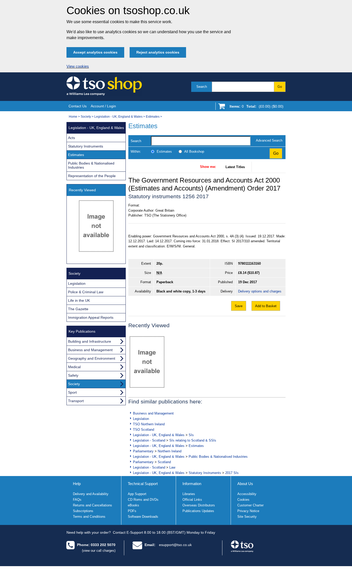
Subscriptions (83, 511)
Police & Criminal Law (85, 292)
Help (77, 483)
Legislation (141, 419)
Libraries (188, 494)
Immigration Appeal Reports (90, 317)
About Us (245, 483)
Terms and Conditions (89, 517)
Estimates (153, 116)
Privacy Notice (248, 511)
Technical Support (143, 483)
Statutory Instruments (205, 473)
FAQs (77, 500)
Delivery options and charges (259, 291)
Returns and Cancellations (92, 505)
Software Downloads (143, 517)
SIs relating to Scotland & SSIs (192, 440)
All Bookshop (194, 151)
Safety (73, 375)
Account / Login (103, 106)
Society (86, 116)
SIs (191, 435)
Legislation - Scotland (149, 440)
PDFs (132, 511)
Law (172, 467)
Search (201, 87)
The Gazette (78, 309)
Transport (76, 401)
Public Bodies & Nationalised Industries (218, 457)
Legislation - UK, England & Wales (118, 116)
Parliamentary (143, 451)
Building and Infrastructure (89, 341)
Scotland (164, 462)
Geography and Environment (91, 358)
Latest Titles (235, 167)
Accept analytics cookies (95, 52)
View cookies (77, 66)
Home (73, 116)
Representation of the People (92, 176)
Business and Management (153, 413)
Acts (71, 138)
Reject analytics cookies (157, 52)
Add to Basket (265, 306)
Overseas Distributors (198, 505)
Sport (72, 392)
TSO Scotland (143, 429)
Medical (74, 367)
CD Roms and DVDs (143, 500)
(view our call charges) (98, 550)
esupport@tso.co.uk (175, 545)
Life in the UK (79, 300)
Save (238, 306)
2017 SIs (232, 473)
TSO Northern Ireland (149, 424)
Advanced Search (269, 140)
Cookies (243, 500)
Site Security (247, 517)
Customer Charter (250, 505)
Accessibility (246, 494)
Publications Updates (198, 511)
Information (191, 483)
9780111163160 (249, 263)
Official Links (192, 500)
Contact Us (78, 106)
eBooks (133, 505)
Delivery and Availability (90, 494)
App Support (137, 494)
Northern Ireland (169, 451)
